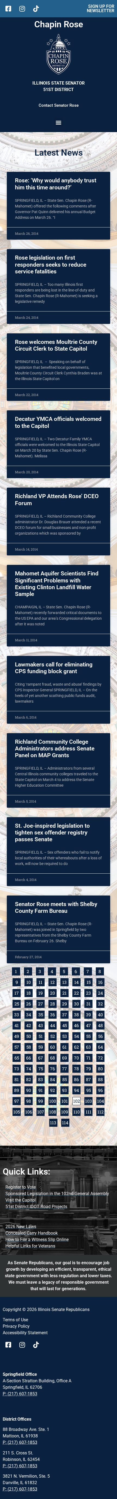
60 (53, 1046)
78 (77, 1068)
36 (53, 1014)
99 (41, 1100)
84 (53, 1078)
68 (53, 1057)
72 (101, 1057)
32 (101, 1003)
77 (65, 1068)
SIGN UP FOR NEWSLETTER (100, 8)
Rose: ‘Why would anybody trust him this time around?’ (55, 183)
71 (89, 1057)
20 (53, 992)
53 (65, 1035)
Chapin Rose (58, 24)
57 (17, 1046)
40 (101, 1014)
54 (77, 1035)
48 (101, 1024)
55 (89, 1035)
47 (89, 1024)
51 (42, 1035)
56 (101, 1035)
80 (101, 1068)
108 (53, 1111)
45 (65, 1024)
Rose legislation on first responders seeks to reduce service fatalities (50, 264)
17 (17, 992)
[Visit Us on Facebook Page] (10, 1345)
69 (65, 1057)
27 (41, 1003)
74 (29, 1068)
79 (89, 1068)
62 (77, 1046)
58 (29, 1046)
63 (89, 1046)
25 (17, 1003)
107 (41, 1111)
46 (77, 1024)
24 (101, 992)
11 (42, 981)
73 (17, 1068)
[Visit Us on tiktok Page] (38, 1345)
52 (53, 1035)
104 (100, 1100)
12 (53, 981)
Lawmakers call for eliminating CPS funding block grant (54, 668)
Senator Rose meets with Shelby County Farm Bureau (56, 907)
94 (77, 1089)
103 (89, 1100)
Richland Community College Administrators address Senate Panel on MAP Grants (54, 749)
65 (17, 1057)
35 (41, 1014)
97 (17, 1100)
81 (17, 1078)
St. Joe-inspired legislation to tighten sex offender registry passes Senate (52, 833)
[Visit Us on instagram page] (24, 1345)
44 (53, 1024)
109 (65, 1111)
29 (65, 1003)
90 (29, 1089)
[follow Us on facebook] (10, 8)
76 (53, 1068)
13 (65, 981)
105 (17, 1111)
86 (77, 1078)
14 (77, 981)
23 (89, 992)
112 (100, 1111)
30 (77, 1003)
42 (29, 1024)
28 (53, 1003)
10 (29, 981)
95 (89, 1089)
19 (41, 992)
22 (77, 992)
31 (89, 1003)
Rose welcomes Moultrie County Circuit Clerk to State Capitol (56, 345)
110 (77, 1111)
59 (41, 1046)
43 (41, 1024)
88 (101, 1078)
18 (29, 992)
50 (29, 1035)
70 (77, 1057)
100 (53, 1100)
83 (41, 1078)
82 (29, 1078)
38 (77, 1014)
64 (101, 1046)
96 (101, 1089)
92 (53, 1089)
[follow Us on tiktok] (38, 8)
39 (89, 1014)
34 (29, 1014)
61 (65, 1046)
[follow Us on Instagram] (24, 8)
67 (41, 1057)
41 (17, 1024)
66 (29, 1057)
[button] (58, 122)
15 (90, 981)
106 (29, 1111)
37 (65, 1014)
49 (17, 1035)
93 (65, 1089)
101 (65, 1100)
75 (41, 1068)
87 (89, 1078)
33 (17, 1014)
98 (29, 1100)
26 (29, 1003)
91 (41, 1089)
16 (101, 981)
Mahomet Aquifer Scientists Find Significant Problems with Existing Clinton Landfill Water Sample (56, 583)
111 (89, 1111)
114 (65, 1122)
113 (53, 1122)
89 (17, 1089)
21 (65, 992)
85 (65, 1078)
